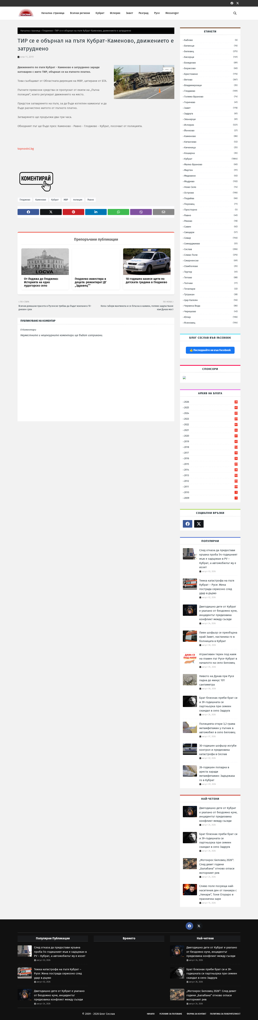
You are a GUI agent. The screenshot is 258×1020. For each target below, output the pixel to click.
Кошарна (211, 153)
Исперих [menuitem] (115, 13)
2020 (210, 435)
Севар (211, 237)
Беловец (211, 51)
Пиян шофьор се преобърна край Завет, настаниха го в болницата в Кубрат (218, 637)
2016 (210, 458)
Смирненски (211, 260)
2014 (210, 469)
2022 (211, 424)
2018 (211, 447)
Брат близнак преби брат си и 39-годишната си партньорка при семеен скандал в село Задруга (218, 704)
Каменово (40, 199)
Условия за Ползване (170, 1014)
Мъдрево (211, 181)
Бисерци (211, 57)
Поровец (211, 204)
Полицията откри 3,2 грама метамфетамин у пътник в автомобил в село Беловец (217, 728)
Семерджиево (211, 243)
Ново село (211, 187)
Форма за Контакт (196, 1014)
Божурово (211, 62)
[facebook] (232, 3)
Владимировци (211, 85)
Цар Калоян (211, 300)
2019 (210, 441)
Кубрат (55, 199)
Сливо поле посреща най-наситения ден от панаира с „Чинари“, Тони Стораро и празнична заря (218, 892)
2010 (210, 492)
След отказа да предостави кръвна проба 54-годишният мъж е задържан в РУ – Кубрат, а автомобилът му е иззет (218, 559)
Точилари (211, 288)
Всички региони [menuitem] (80, 13)
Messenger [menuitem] (172, 13)
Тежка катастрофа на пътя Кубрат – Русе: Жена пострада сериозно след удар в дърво (216, 587)
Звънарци (211, 119)
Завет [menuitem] (129, 13)
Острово (211, 192)
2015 (211, 464)
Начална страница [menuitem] (52, 13)
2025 (210, 407)
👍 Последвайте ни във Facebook (210, 350)
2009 (210, 498)
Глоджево (47, 30)
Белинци (211, 45)
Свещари (211, 232)
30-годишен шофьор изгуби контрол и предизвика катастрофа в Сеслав (217, 750)
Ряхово (211, 221)
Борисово (211, 68)
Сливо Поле (211, 254)
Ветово (211, 79)
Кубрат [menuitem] (100, 13)
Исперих (211, 124)
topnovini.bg (26, 148)
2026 (210, 401)
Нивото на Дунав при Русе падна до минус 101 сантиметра (216, 680)
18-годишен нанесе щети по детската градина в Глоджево (146, 280)
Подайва (211, 198)
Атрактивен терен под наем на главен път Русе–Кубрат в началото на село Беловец (218, 658)
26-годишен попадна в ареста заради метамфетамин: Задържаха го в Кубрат (217, 774)
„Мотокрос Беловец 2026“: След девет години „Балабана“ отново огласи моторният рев (216, 866)
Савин (211, 226)
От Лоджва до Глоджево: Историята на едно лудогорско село (41, 282)
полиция (77, 199)
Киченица (211, 147)
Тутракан (211, 294)
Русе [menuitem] (157, 13)
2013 (211, 475)
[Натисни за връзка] (184, 378)
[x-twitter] (237, 3)
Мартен (211, 170)
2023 (211, 418)
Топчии (211, 283)
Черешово (211, 311)
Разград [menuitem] (143, 13)
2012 (211, 481)
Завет (211, 107)
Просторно (211, 209)
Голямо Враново (211, 96)
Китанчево (211, 141)
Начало (151, 1014)
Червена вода (211, 305)
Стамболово (211, 266)
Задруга (211, 113)
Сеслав (211, 249)
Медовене (211, 175)
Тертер (211, 271)
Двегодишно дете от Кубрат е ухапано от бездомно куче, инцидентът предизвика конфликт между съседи (218, 613)
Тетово (211, 277)
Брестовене (211, 74)
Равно (90, 199)
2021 (210, 430)
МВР (66, 199)
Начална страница (30, 30)
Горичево (211, 102)
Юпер (211, 317)
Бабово (211, 40)
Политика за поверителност (225, 1014)
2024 (211, 413)
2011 (211, 486)
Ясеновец (211, 322)
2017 (210, 452)
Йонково (211, 130)
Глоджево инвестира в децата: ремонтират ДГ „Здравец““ (91, 282)
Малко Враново (211, 164)
